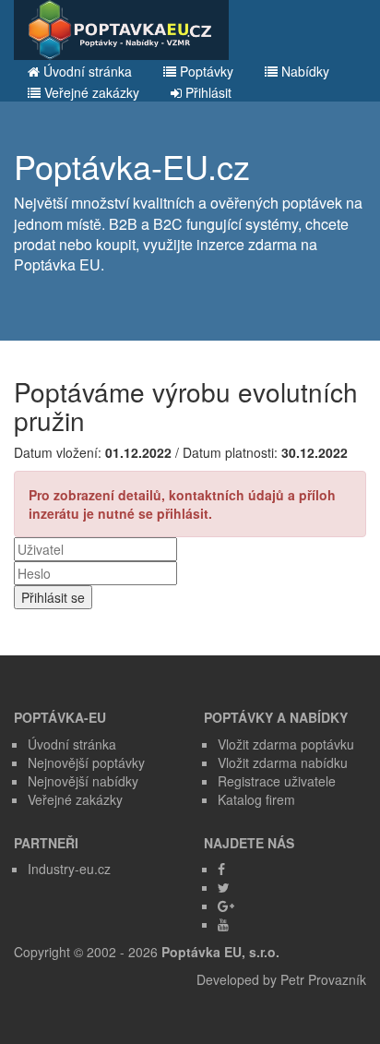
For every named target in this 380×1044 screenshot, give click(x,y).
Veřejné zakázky (90, 92)
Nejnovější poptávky (86, 762)
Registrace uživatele (277, 781)
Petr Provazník (323, 979)
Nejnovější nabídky (83, 781)
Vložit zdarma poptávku (286, 744)
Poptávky (204, 71)
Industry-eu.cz (69, 868)
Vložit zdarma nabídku (283, 762)
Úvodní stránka (86, 71)
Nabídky (303, 71)
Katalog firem (256, 799)
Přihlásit (207, 92)
